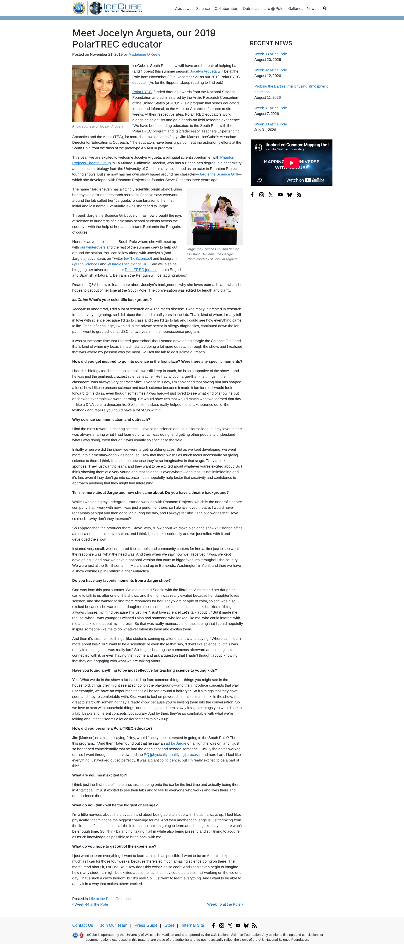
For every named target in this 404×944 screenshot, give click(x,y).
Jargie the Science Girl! (218, 174)
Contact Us (82, 925)
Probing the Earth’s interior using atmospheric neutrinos (291, 89)
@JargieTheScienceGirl (127, 264)
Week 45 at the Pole (224, 904)
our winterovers (92, 247)
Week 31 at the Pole (270, 108)
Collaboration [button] (226, 8)
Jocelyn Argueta (203, 71)
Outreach (123, 899)
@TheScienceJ (138, 258)
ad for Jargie (176, 743)
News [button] (311, 8)
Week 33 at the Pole (270, 54)
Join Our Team (113, 925)
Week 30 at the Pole (270, 124)
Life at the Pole (101, 899)
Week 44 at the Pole (91, 904)
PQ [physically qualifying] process (172, 755)
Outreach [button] (251, 8)
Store (170, 925)
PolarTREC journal (141, 270)
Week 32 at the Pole (270, 70)
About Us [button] (183, 8)
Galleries (295, 8)
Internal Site (193, 925)
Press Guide (146, 925)
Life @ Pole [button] (273, 8)
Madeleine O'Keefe (144, 54)
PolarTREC (142, 92)
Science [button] (203, 8)
